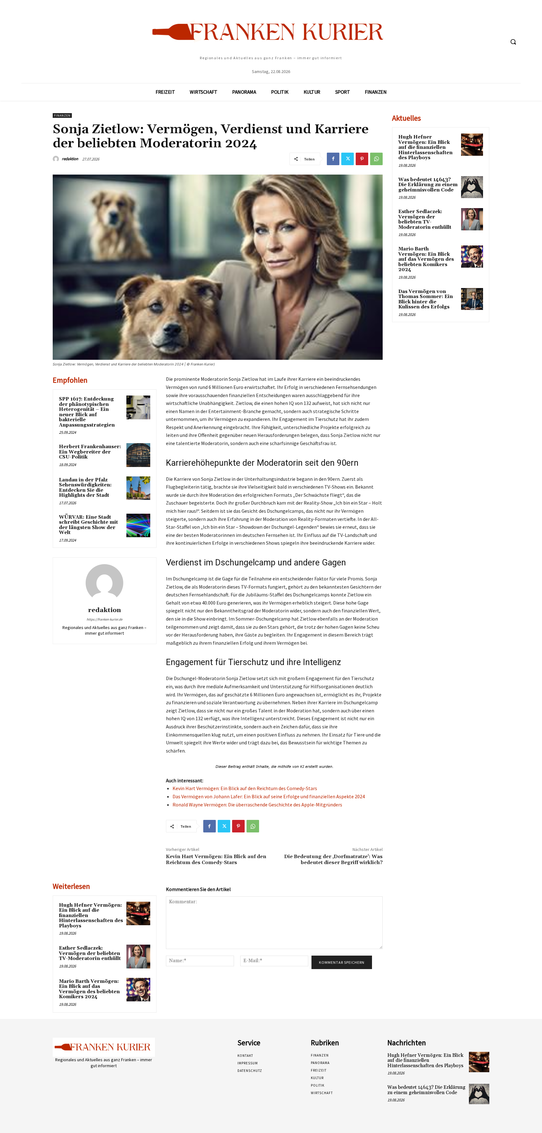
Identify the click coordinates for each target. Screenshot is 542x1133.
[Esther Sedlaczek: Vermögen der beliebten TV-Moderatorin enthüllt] (138, 956)
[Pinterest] (362, 159)
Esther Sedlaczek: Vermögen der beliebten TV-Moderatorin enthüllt (90, 953)
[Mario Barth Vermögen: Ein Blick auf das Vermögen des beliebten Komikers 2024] (138, 990)
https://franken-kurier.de (104, 619)
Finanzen (62, 115)
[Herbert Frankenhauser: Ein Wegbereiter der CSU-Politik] (138, 455)
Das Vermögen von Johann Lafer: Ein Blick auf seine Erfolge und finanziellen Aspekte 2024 (269, 796)
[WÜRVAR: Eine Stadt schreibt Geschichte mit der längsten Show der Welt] (138, 526)
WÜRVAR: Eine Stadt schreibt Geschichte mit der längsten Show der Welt (88, 525)
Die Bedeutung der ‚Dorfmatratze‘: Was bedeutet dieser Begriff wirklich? (333, 859)
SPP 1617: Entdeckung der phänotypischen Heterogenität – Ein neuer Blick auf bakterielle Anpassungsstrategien (87, 412)
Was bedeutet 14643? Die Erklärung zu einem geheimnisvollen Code (428, 185)
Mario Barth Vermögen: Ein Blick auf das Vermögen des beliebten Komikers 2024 (89, 989)
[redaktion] (57, 159)
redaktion (70, 158)
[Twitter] (347, 159)
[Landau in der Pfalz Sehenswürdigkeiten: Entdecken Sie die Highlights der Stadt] (138, 488)
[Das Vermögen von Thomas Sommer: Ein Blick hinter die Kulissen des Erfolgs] (472, 299)
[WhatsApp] (376, 159)
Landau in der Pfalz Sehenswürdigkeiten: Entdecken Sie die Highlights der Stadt (85, 488)
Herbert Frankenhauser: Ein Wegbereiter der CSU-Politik (90, 452)
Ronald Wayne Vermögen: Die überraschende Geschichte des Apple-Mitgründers (257, 804)
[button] (513, 41)
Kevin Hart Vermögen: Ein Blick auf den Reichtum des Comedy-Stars (245, 788)
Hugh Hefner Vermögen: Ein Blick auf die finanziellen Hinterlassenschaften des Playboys (425, 147)
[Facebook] (333, 159)
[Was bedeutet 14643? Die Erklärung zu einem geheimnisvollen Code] (472, 187)
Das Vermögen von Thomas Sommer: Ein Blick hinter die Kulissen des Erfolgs (425, 299)
